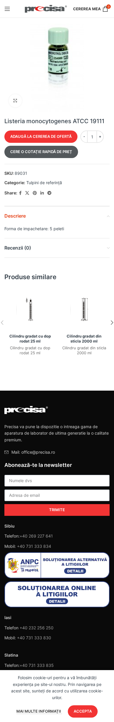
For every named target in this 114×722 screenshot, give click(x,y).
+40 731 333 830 (34, 637)
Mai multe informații (39, 711)
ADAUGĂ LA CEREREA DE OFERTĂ (41, 136)
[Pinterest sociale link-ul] (35, 193)
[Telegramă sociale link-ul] (49, 193)
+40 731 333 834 (34, 546)
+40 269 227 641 (36, 535)
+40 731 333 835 (37, 665)
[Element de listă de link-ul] (57, 452)
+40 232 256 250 (36, 627)
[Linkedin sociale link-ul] (42, 193)
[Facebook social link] (20, 193)
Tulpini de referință (44, 182)
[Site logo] (46, 8)
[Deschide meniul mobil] (7, 9)
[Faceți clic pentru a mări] (15, 100)
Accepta (83, 711)
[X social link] (27, 193)
